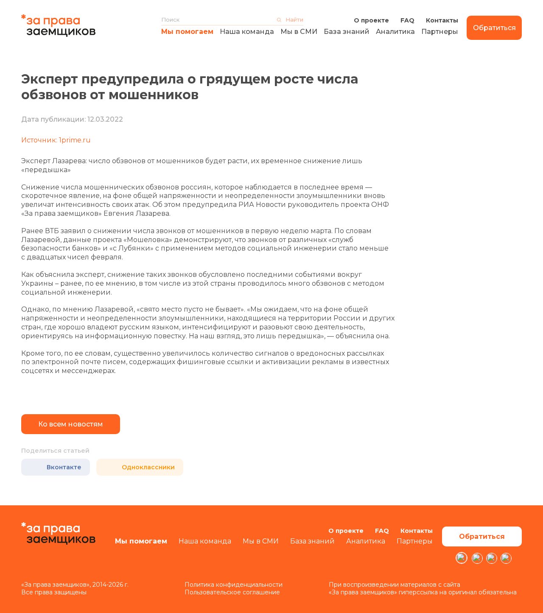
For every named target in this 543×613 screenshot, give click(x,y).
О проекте (371, 20)
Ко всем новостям (70, 424)
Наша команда (247, 32)
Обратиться (494, 28)
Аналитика (395, 32)
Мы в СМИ (298, 32)
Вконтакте (64, 467)
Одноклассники (148, 467)
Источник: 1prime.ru (56, 140)
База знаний (346, 32)
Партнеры (439, 32)
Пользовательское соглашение (232, 592)
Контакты (442, 20)
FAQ (407, 20)
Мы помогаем (187, 32)
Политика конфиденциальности (234, 584)
